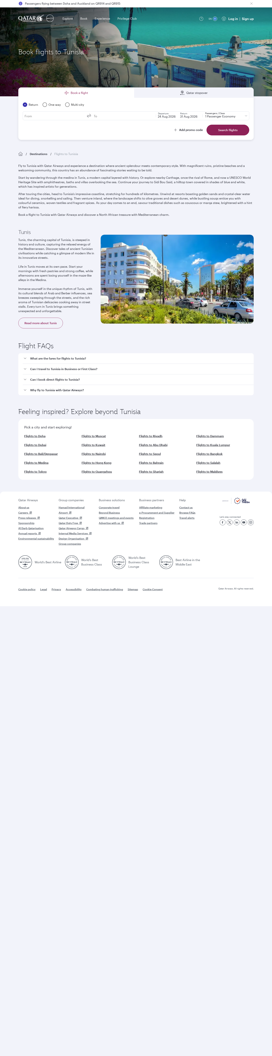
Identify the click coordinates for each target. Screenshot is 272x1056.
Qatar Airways (28, 500)
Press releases (27, 517)
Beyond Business (109, 512)
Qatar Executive (68, 517)
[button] (138, 358)
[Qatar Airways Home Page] (31, 19)
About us (23, 507)
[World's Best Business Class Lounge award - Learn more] (119, 562)
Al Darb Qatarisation (31, 528)
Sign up (248, 19)
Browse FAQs (187, 512)
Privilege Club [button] (127, 18)
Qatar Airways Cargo (72, 528)
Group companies (71, 500)
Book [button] (83, 18)
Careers (23, 512)
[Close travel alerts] (251, 3)
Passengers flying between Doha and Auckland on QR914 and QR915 (72, 3)
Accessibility (74, 589)
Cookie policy (27, 589)
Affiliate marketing (150, 507)
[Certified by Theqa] (236, 503)
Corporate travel (109, 507)
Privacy (56, 589)
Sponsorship (26, 523)
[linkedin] (237, 522)
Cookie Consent (153, 589)
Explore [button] (68, 18)
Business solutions (112, 500)
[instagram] (251, 522)
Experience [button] (102, 18)
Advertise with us (109, 523)
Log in (233, 19)
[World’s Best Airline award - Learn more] (25, 562)
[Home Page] (20, 154)
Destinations (38, 154)
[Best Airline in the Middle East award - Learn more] (166, 562)
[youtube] (244, 522)
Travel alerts (186, 517)
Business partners (151, 500)
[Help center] (201, 19)
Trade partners (148, 523)
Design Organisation (71, 538)
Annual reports (27, 533)
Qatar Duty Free (68, 523)
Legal (43, 589)
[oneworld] (50, 19)
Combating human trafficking (104, 589)
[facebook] (223, 522)
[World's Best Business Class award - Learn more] (72, 562)
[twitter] (230, 522)
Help (182, 500)
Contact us (186, 507)
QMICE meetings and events (116, 517)
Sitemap (133, 589)
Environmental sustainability (36, 538)
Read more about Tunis (40, 323)
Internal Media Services (73, 533)
